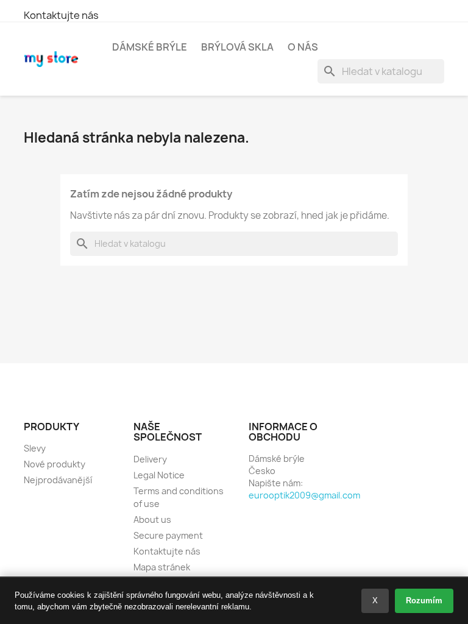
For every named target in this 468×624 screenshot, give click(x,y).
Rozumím (424, 600)
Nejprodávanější (58, 480)
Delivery (150, 459)
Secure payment (168, 535)
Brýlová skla (237, 47)
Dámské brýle (149, 47)
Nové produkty (54, 464)
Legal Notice (159, 475)
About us (152, 519)
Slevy (35, 448)
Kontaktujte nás (61, 15)
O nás (303, 47)
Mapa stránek (161, 567)
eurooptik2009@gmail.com (304, 495)
